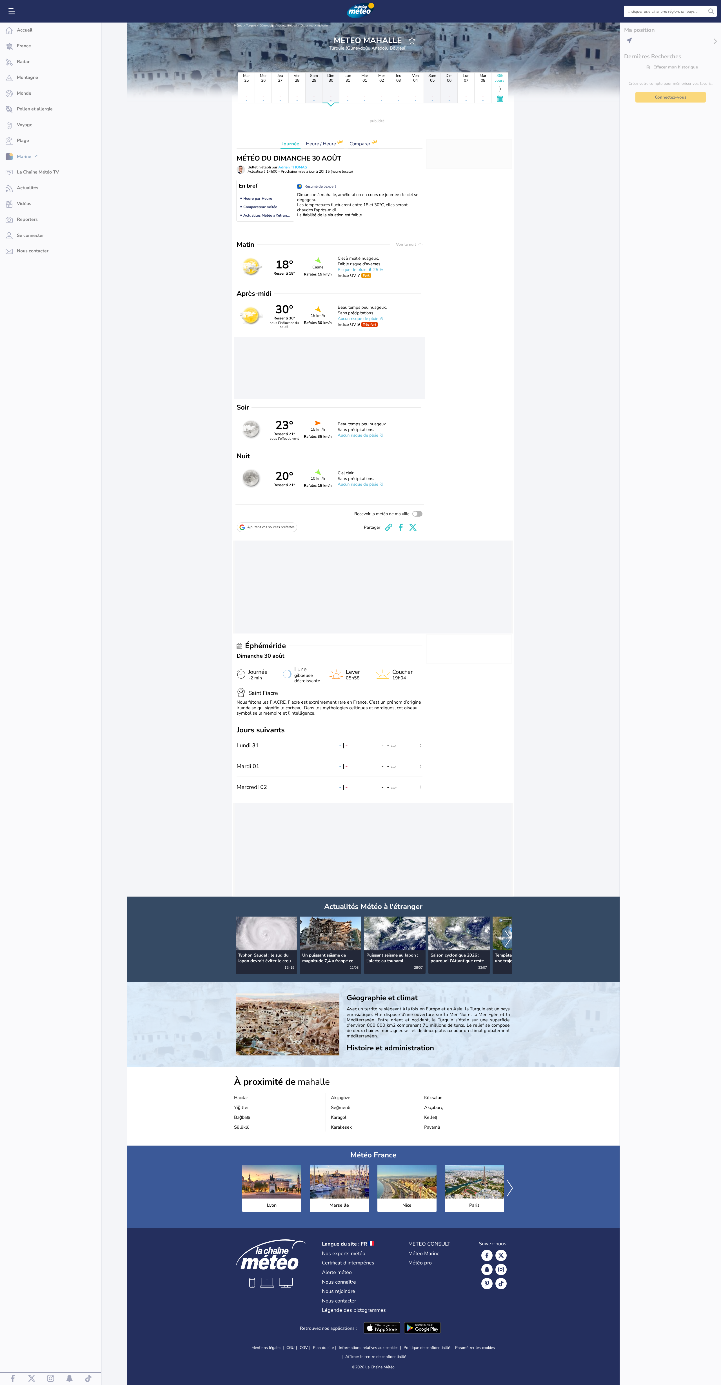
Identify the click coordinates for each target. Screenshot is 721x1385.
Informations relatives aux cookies (369, 1347)
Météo (238, 26)
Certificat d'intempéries (348, 1262)
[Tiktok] (501, 1283)
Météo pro (420, 1262)
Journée (290, 144)
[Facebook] (487, 1255)
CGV (304, 1347)
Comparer (360, 144)
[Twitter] (501, 1255)
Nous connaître (339, 1282)
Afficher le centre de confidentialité (375, 1357)
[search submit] (711, 11)
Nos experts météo (343, 1253)
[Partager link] (388, 527)
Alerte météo (337, 1272)
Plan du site (323, 1347)
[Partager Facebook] (400, 527)
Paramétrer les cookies (475, 1348)
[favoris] (412, 41)
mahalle (322, 26)
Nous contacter (339, 1300)
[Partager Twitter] (413, 527)
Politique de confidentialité (427, 1347)
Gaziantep (307, 26)
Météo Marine (424, 1253)
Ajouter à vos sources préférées (271, 527)
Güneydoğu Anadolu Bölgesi (278, 26)
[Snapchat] (487, 1269)
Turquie (251, 26)
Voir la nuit (406, 244)
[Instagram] (501, 1269)
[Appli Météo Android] (422, 1328)
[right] (507, 939)
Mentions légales (266, 1347)
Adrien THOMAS (292, 167)
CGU (290, 1347)
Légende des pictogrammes (354, 1310)
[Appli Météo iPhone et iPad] (382, 1328)
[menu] (12, 11)
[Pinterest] (487, 1283)
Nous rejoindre (338, 1291)
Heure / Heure (321, 144)
